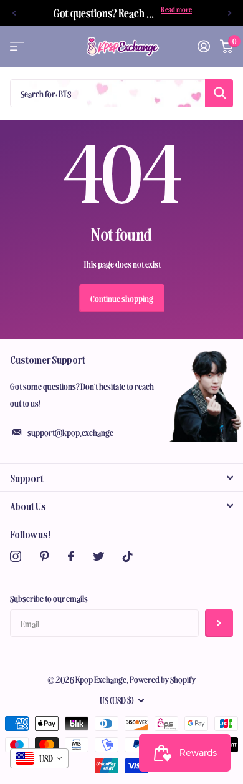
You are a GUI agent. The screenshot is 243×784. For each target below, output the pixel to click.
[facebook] (71, 556)
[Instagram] (15, 556)
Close (121, 477)
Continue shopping (121, 298)
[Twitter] (98, 556)
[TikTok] (128, 556)
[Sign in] (204, 46)
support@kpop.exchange (70, 432)
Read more (176, 9)
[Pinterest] (44, 556)
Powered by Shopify (163, 679)
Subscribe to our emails (49, 598)
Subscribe (219, 623)
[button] (13, 12)
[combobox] (39, 758)
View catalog (17, 46)
